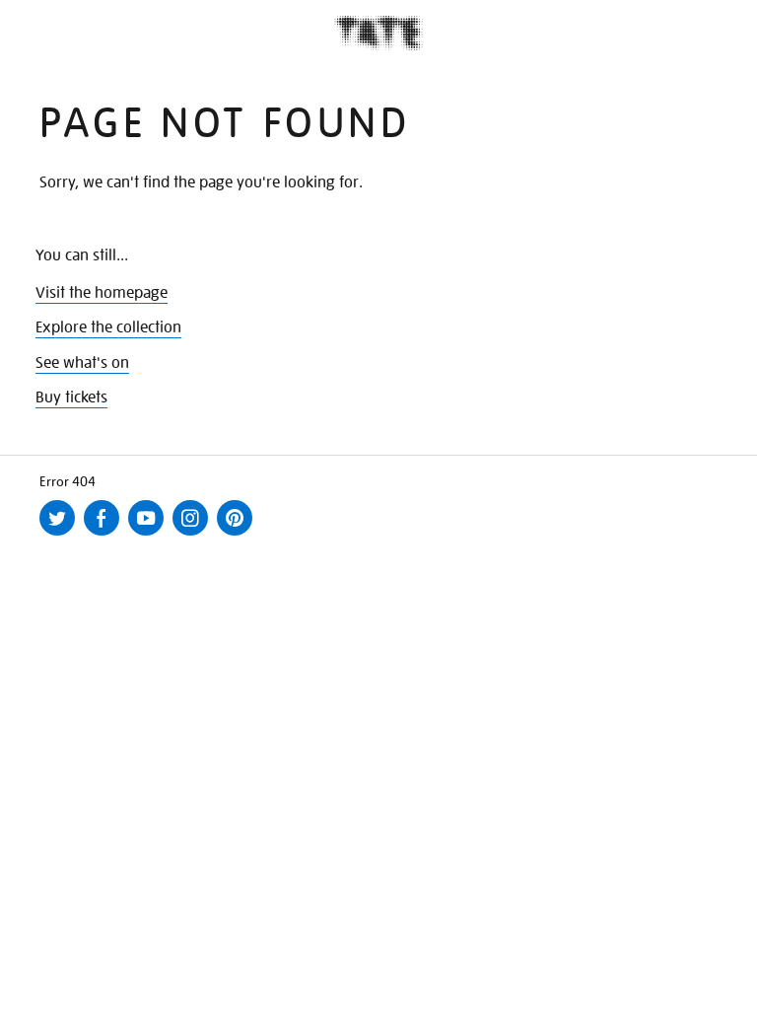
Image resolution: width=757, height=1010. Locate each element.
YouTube (150, 535)
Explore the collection (108, 327)
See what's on (82, 363)
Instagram (194, 535)
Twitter (61, 535)
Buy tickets (71, 397)
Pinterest (238, 535)
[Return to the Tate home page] (378, 33)
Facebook (105, 535)
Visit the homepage (101, 293)
